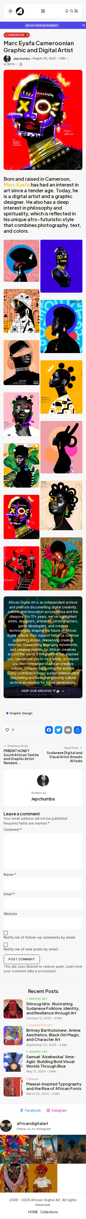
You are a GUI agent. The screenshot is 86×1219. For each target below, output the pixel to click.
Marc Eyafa (17, 184)
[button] (21, 261)
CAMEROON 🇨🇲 (18, 35)
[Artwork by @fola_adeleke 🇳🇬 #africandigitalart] (71, 1149)
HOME (33, 1212)
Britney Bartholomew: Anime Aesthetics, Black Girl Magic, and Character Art (53, 1035)
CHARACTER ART (40, 1025)
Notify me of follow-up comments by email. (40, 937)
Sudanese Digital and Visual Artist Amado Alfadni (64, 756)
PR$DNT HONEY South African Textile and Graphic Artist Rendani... (21, 756)
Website (10, 914)
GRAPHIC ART (38, 999)
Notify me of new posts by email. (31, 949)
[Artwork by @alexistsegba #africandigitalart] (14, 1178)
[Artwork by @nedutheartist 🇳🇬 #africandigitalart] (43, 1178)
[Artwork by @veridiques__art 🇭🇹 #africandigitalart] (14, 1149)
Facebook (33, 1110)
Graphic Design (21, 713)
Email (9, 894)
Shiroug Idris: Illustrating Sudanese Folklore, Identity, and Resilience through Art (53, 1008)
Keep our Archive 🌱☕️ (41, 691)
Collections (49, 1212)
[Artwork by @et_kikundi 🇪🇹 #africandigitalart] (43, 1149)
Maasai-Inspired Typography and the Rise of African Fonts (54, 1086)
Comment (13, 829)
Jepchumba (21, 58)
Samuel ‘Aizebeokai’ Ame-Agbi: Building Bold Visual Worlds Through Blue (50, 1061)
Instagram (59, 1110)
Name (10, 874)
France (33, 1079)
